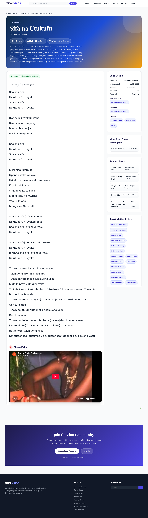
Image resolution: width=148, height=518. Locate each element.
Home (8, 13)
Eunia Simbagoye (28, 13)
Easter (106, 3)
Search (73, 3)
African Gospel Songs (119, 102)
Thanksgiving (116, 120)
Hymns (115, 3)
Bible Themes (79, 510)
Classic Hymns (79, 493)
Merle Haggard (117, 261)
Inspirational (78, 497)
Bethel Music (116, 235)
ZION (13, 3)
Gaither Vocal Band (118, 230)
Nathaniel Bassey (117, 277)
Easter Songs (78, 490)
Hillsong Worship (117, 246)
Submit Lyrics (29, 85)
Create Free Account (67, 451)
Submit (133, 3)
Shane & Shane (117, 256)
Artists (87, 3)
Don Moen (131, 261)
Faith (113, 125)
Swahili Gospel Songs (119, 111)
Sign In (87, 451)
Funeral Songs (79, 500)
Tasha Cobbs (131, 282)
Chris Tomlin (132, 256)
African (124, 3)
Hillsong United (117, 251)
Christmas (97, 3)
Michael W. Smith (117, 267)
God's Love (130, 120)
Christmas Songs (80, 487)
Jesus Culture (116, 282)
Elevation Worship (118, 240)
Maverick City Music (118, 225)
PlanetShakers (116, 272)
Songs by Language (81, 506)
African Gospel (79, 503)
